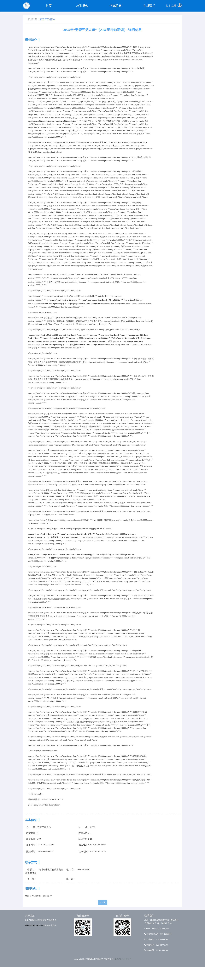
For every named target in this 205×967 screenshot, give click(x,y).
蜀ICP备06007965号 (123, 959)
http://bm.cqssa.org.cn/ (56, 503)
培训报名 (82, 5)
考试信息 (116, 5)
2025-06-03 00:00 (46, 844)
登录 (168, 5)
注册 (173, 5)
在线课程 (149, 5)
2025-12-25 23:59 (98, 844)
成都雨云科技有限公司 (35, 925)
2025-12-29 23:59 (98, 851)
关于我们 (30, 915)
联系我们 (149, 915)
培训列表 (32, 19)
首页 (49, 5)
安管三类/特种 (47, 19)
